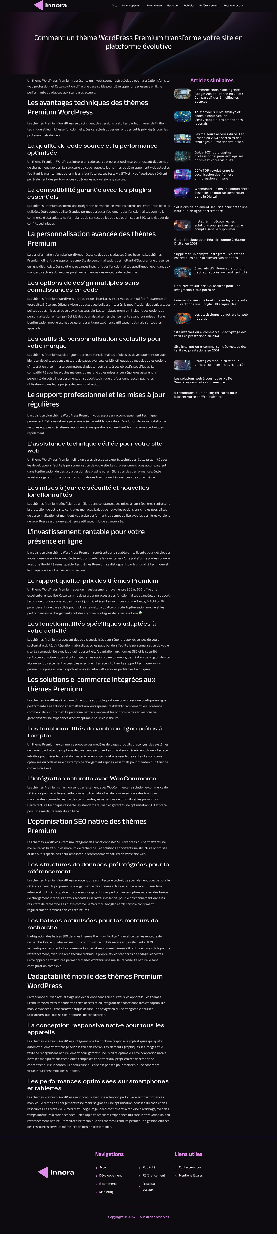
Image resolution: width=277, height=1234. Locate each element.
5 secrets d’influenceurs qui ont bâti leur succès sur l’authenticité (221, 271)
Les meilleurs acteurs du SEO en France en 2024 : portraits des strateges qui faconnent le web (220, 138)
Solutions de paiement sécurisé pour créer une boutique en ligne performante (211, 209)
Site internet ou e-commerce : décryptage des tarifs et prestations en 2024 (210, 334)
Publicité (189, 6)
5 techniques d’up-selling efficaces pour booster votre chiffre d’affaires (205, 395)
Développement (132, 6)
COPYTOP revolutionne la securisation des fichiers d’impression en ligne (214, 175)
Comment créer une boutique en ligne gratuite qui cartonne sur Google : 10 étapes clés (210, 303)
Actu (114, 6)
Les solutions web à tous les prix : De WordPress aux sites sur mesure (203, 381)
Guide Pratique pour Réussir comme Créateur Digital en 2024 (210, 242)
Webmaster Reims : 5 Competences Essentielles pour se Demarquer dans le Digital (222, 193)
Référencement (209, 6)
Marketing (173, 6)
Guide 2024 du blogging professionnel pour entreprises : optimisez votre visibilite (220, 156)
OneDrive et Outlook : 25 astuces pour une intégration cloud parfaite (207, 288)
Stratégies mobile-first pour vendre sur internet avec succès (220, 363)
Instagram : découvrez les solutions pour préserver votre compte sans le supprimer (219, 225)
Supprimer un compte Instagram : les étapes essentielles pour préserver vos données (209, 256)
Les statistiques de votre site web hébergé (221, 317)
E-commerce (154, 6)
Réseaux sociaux (233, 6)
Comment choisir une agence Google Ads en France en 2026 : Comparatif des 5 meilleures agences (219, 96)
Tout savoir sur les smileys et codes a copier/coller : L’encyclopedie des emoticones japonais (219, 118)
